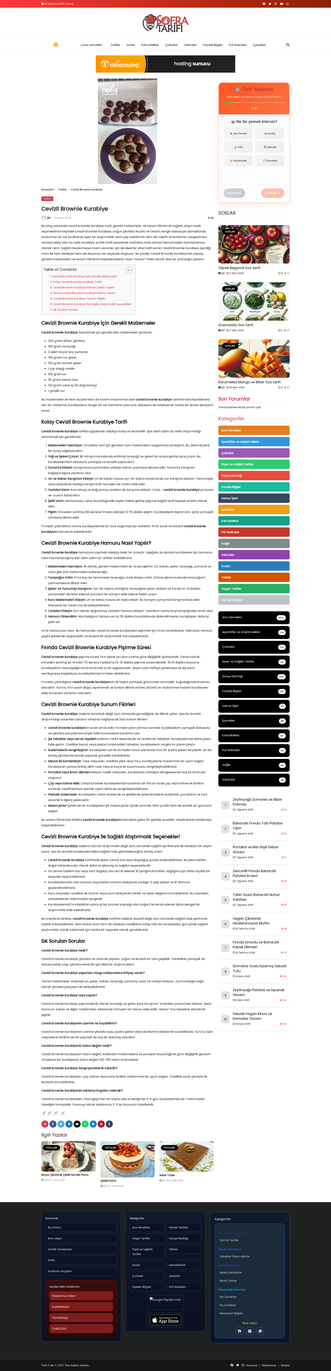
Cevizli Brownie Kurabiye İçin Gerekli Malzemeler (84, 276)
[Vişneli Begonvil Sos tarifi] (254, 244)
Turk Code (48, 1365)
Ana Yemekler (92, 45)
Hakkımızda (269, 1365)
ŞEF (49, 217)
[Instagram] (250, 1331)
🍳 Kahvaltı (269, 147)
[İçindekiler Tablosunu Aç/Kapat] (127, 270)
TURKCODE (59, 1328)
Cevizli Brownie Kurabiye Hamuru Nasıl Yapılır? (84, 287)
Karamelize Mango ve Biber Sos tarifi (249, 382)
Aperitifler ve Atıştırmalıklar (240, 442)
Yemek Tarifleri (231, 600)
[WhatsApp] (260, 1331)
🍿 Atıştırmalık (238, 160)
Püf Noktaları (238, 45)
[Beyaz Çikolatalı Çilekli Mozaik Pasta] (68, 1156)
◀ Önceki (234, 193)
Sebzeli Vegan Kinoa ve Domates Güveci (252, 1016)
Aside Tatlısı (167, 1175)
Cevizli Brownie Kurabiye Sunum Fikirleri (79, 298)
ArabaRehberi (61, 1307)
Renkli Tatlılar (228, 1280)
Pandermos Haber (64, 1296)
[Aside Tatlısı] (186, 1156)
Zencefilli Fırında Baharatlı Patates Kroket (254, 873)
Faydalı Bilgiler (213, 45)
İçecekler (259, 45)
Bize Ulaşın (55, 1238)
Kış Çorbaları (228, 1305)
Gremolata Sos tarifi (235, 325)
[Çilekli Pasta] (127, 1159)
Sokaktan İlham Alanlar (235, 1256)
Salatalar (190, 45)
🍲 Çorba (269, 133)
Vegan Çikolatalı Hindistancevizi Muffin (251, 921)
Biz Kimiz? (54, 1227)
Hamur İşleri (229, 498)
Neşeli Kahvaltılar (231, 1272)
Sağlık (225, 543)
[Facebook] (239, 1331)
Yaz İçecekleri (228, 1297)
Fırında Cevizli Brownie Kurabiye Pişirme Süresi (84, 293)
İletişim (285, 1365)
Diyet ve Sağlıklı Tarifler (237, 464)
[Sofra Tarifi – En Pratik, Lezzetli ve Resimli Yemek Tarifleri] (165, 23)
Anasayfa (47, 189)
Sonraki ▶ (273, 193)
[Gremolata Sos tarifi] (254, 301)
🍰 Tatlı (238, 147)
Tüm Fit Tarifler (229, 1240)
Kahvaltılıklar (150, 45)
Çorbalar (171, 45)
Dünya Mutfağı (231, 476)
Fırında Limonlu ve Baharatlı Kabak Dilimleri (256, 944)
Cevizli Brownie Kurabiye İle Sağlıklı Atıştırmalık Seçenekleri (92, 304)
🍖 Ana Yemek (238, 133)
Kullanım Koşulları (60, 1271)
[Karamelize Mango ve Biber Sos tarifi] (254, 358)
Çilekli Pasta (108, 1181)
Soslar (130, 45)
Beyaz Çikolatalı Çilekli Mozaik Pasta (64, 1175)
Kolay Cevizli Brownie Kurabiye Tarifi (77, 282)
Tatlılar (115, 45)
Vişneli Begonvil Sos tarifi (239, 267)
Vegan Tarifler (231, 589)
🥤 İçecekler (269, 160)
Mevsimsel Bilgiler (231, 1313)
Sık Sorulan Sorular (65, 310)
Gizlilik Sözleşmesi (60, 1249)
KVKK (51, 1260)
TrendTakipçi (60, 1317)
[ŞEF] (43, 218)
